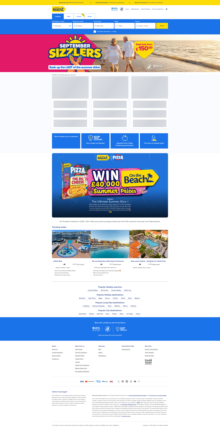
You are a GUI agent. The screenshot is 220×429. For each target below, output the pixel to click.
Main (99, 349)
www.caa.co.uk (126, 416)
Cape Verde (92, 298)
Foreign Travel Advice (151, 349)
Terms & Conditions (81, 352)
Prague (114, 313)
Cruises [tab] (80, 15)
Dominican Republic (99, 306)
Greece (107, 298)
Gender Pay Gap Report (82, 365)
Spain (130, 298)
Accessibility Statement (82, 371)
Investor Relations (57, 352)
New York (100, 313)
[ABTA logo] (114, 9)
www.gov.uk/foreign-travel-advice (138, 395)
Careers (77, 362)
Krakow (91, 313)
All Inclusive (104, 290)
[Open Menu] (166, 9)
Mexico (125, 306)
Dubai (109, 306)
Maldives (117, 306)
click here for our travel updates (157, 395)
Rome (121, 313)
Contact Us (55, 359)
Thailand (133, 306)
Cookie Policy (79, 359)
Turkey (123, 298)
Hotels (100, 352)
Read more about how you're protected (110, 335)
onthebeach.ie (126, 349)
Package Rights (79, 355)
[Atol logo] (107, 329)
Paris (107, 313)
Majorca (137, 298)
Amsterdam (82, 313)
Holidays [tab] (58, 16)
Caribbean (86, 306)
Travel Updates (149, 352)
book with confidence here (129, 404)
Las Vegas (129, 313)
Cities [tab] (68, 16)
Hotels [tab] (90, 16)
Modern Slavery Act (81, 368)
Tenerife (115, 298)
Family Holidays (116, 290)
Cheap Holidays (93, 290)
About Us (55, 349)
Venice (138, 313)
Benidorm (82, 298)
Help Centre (78, 349)
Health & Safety (149, 355)
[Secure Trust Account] (121, 329)
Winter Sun (127, 290)
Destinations (102, 355)
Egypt (100, 298)
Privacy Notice (56, 355)
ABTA (138, 402)
